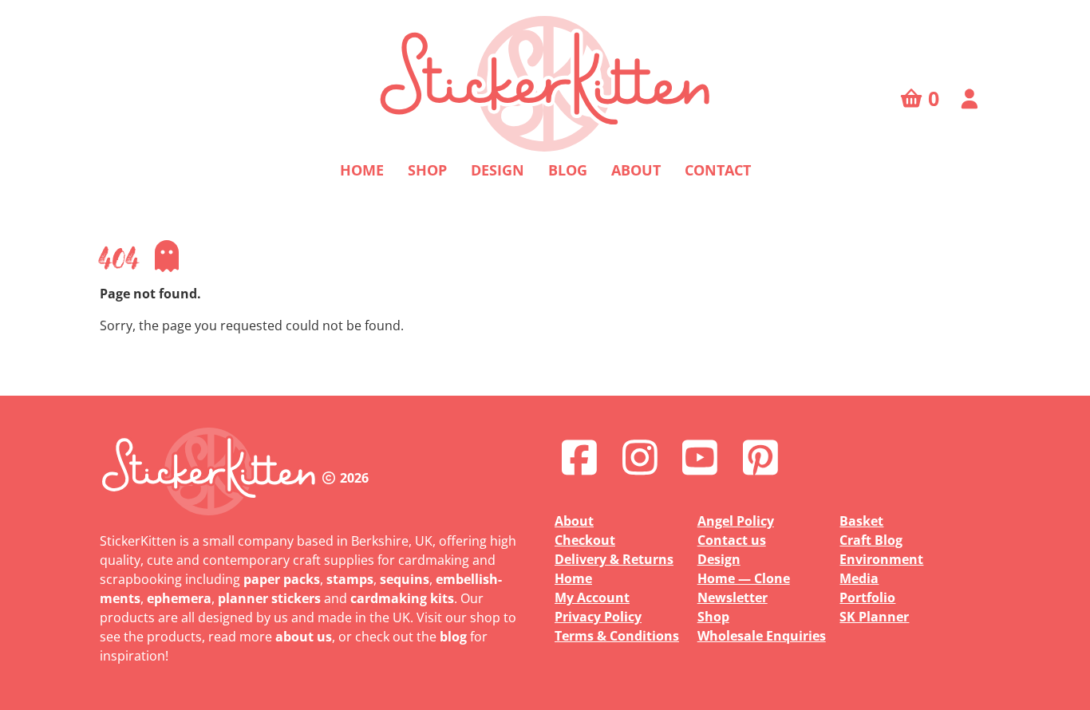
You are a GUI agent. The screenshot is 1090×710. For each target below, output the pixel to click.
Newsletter (732, 597)
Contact (718, 169)
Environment (881, 559)
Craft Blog (870, 540)
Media (859, 578)
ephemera (179, 598)
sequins (404, 579)
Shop (427, 169)
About (636, 169)
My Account (592, 597)
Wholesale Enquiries (761, 636)
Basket (861, 521)
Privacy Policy (598, 616)
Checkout (585, 540)
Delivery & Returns (614, 559)
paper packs (281, 579)
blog (453, 636)
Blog (567, 169)
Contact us (731, 540)
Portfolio (867, 597)
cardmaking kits (402, 598)
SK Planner (874, 616)
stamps (349, 579)
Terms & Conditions (617, 636)
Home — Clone (743, 578)
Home (362, 169)
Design (497, 169)
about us (303, 636)
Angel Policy (735, 521)
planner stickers (269, 598)
